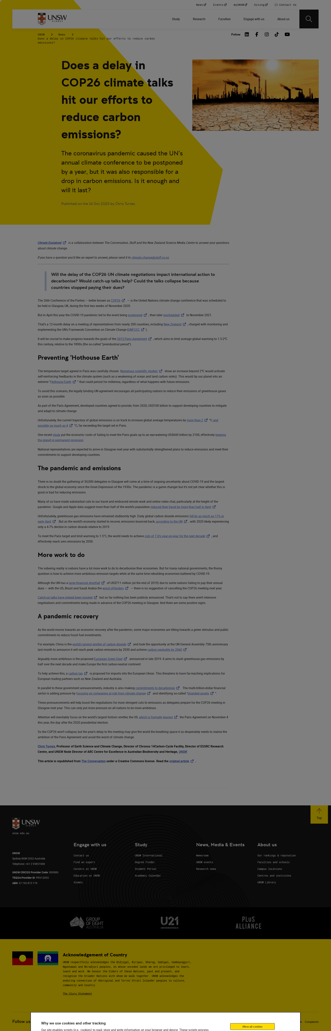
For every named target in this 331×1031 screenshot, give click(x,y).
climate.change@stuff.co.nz (150, 257)
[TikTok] (277, 34)
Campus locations (269, 869)
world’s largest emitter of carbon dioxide (102, 644)
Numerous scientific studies (142, 371)
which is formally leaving (159, 717)
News (61, 34)
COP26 (118, 300)
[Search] (309, 19)
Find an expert (84, 862)
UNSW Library (266, 882)
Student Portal (145, 869)
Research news (206, 869)
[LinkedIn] (247, 34)
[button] (319, 814)
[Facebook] (257, 34)
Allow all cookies (252, 1026)
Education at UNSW (87, 875)
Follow (235, 34)
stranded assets (201, 693)
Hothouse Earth (63, 382)
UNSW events (204, 862)
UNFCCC (137, 329)
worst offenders (116, 588)
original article (182, 761)
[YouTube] (287, 34)
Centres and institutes (274, 875)
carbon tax (78, 673)
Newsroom (202, 855)
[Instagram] (267, 34)
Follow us (21, 1021)
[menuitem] (176, 19)
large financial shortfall (87, 583)
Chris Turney (46, 746)
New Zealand (176, 324)
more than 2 (198, 420)
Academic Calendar (148, 875)
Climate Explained (53, 243)
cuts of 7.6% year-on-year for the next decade (178, 536)
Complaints (312, 1021)
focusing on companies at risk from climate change (114, 693)
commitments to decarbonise (158, 688)
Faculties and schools (273, 862)
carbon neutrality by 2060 (167, 649)
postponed (138, 315)
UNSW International (148, 855)
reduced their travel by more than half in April (184, 507)
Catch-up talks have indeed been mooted (68, 597)
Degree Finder (145, 862)
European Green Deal (111, 659)
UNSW (41, 34)
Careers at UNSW (85, 869)
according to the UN (172, 521)
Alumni (78, 882)
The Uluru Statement (77, 993)
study (56, 435)
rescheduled (174, 315)
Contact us (81, 855)
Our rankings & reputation (276, 855)
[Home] (52, 19)
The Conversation (93, 761)
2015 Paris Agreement (135, 339)
